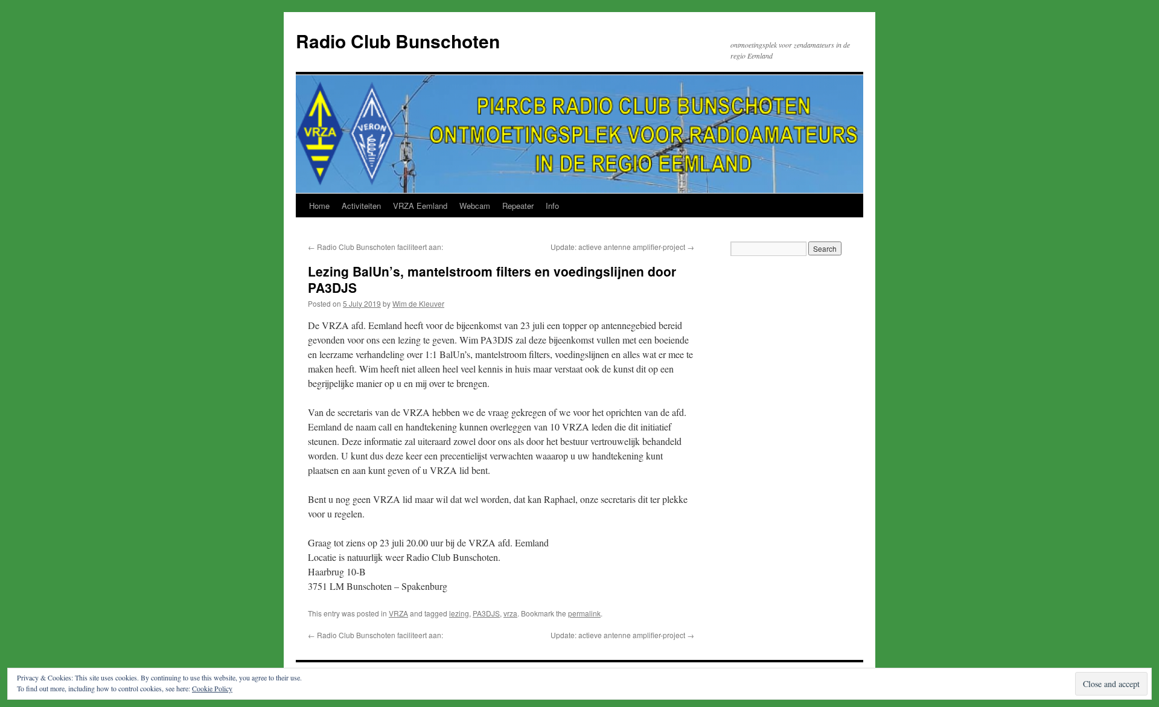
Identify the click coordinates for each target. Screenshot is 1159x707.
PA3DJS (486, 613)
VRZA (398, 613)
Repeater (518, 205)
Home (319, 205)
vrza (510, 613)
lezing (459, 613)
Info (552, 205)
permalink (584, 613)
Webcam (474, 205)
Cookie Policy (212, 688)
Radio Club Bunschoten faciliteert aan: (375, 247)
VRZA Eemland (420, 205)
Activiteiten (361, 205)
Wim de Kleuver (418, 303)
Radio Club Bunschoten (398, 41)
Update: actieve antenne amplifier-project (622, 247)
